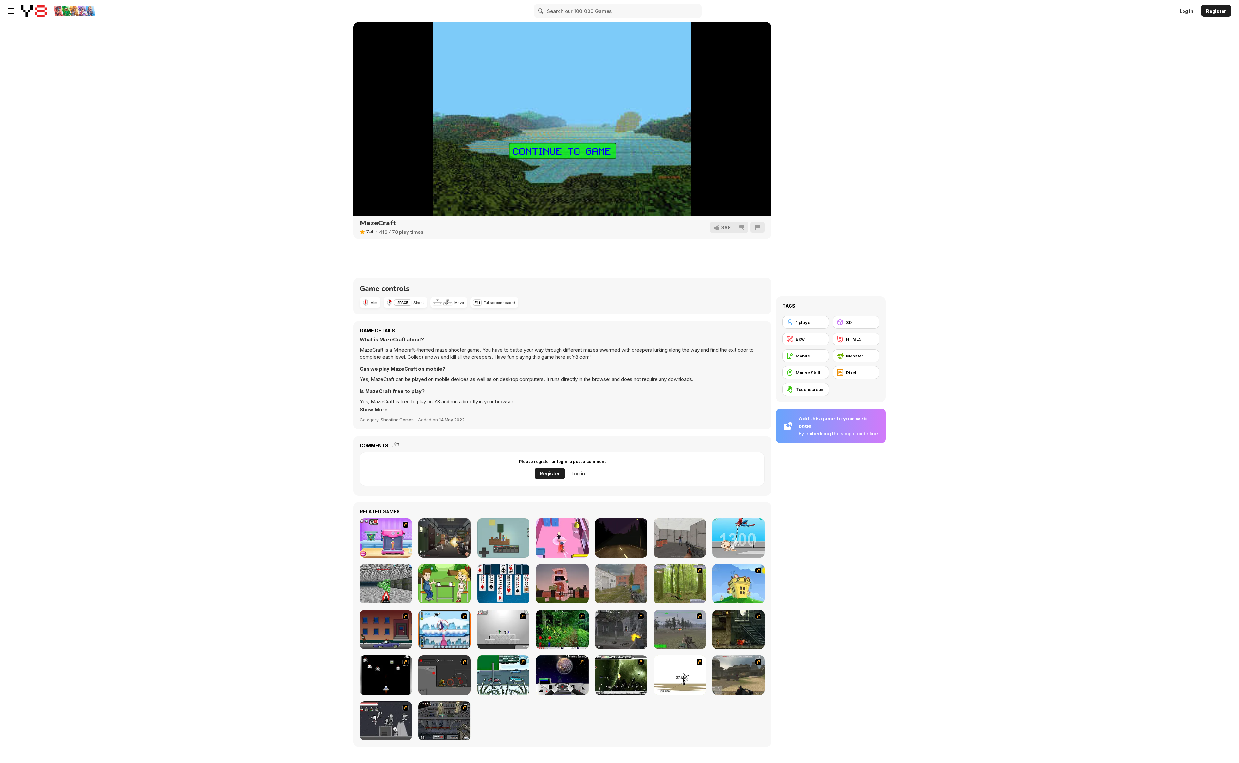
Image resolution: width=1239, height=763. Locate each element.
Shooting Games (397, 419)
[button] (374, 409)
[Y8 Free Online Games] (34, 11)
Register (1216, 11)
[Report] (757, 227)
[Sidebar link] (11, 11)
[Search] (541, 11)
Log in (1186, 11)
